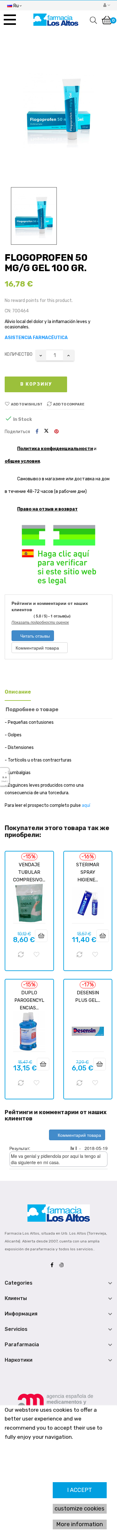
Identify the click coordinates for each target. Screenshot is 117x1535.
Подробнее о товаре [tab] (32, 709)
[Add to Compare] (21, 955)
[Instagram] (63, 1265)
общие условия (22, 461)
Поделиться (37, 432)
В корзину (36, 384)
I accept (79, 1490)
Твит (46, 431)
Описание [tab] (18, 692)
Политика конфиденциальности (55, 448)
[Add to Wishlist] (36, 955)
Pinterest (56, 432)
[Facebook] (53, 1265)
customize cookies (80, 1508)
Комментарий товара (38, 648)
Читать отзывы (34, 636)
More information (79, 1524)
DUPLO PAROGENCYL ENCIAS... (29, 1000)
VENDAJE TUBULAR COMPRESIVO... (29, 872)
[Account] (106, 5)
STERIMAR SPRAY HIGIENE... (87, 872)
